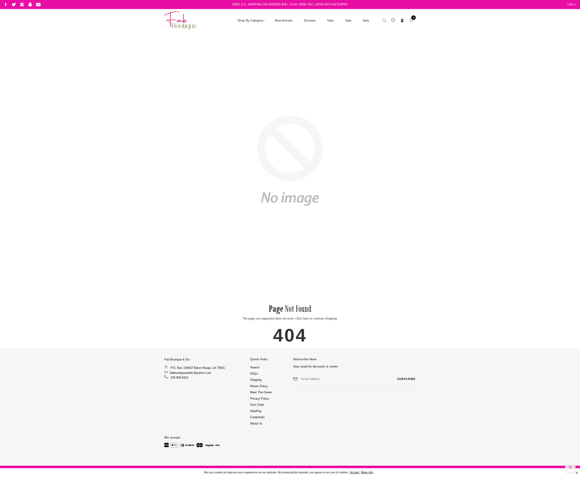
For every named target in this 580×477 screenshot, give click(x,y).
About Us (256, 423)
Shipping (255, 380)
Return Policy (259, 386)
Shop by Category (250, 20)
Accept (355, 472)
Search (254, 367)
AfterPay (256, 411)
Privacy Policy (259, 398)
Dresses (310, 20)
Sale (348, 20)
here (306, 318)
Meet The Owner (261, 392)
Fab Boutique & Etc (177, 359)
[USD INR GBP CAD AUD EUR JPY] (572, 4)
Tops (330, 20)
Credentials (257, 417)
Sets (366, 20)
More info (367, 472)
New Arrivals (283, 20)
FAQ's (254, 373)
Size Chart (257, 404)
